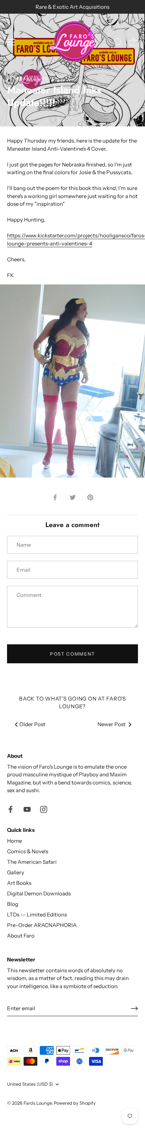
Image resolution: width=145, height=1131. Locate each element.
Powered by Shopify (75, 1103)
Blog (12, 904)
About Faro (20, 935)
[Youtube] (27, 808)
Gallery (15, 872)
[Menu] (11, 42)
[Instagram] (43, 808)
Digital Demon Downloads (39, 893)
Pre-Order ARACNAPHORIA (42, 925)
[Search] (118, 43)
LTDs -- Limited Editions (37, 914)
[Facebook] (10, 808)
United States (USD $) (30, 1084)
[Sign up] (134, 1008)
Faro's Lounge (38, 1103)
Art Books (19, 883)
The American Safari (32, 862)
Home (14, 840)
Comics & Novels (27, 851)
